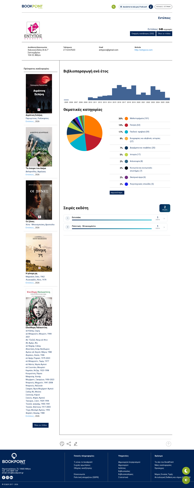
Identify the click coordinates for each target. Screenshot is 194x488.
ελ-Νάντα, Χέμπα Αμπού (36, 364)
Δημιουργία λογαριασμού (129, 462)
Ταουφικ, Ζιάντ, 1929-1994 (37, 401)
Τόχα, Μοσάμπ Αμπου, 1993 (38, 410)
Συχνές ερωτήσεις (82, 465)
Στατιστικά (123, 477)
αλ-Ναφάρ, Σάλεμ (33, 346)
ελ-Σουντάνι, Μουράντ (35, 367)
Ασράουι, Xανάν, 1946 (35, 355)
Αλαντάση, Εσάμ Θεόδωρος (38, 349)
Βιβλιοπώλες (124, 471)
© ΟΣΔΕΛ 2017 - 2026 (10, 484)
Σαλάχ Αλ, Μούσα (33, 392)
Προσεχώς (159, 468)
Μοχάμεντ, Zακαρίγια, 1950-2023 (40, 379)
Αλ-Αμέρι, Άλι (32, 343)
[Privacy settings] (186, 480)
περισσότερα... (117, 192)
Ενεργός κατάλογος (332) (143, 34)
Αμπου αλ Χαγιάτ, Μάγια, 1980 (39, 352)
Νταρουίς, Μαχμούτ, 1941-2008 (39, 383)
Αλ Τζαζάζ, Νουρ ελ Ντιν (37, 340)
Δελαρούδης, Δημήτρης (36, 171)
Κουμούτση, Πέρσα (34, 373)
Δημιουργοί (123, 465)
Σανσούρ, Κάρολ (33, 395)
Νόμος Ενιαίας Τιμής (164, 474)
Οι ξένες (30, 221)
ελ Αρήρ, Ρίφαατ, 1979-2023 (38, 358)
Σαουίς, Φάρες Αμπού (35, 398)
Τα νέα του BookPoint (164, 462)
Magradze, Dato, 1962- (35, 277)
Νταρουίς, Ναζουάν (34, 386)
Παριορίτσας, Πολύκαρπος (37, 118)
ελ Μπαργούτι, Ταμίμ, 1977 (37, 361)
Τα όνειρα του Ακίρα (36, 168)
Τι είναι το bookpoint (83, 462)
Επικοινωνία (79, 474)
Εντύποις (30, 121)
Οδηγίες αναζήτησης (83, 468)
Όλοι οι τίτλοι (164, 34)
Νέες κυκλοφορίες (163, 465)
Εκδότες (122, 468)
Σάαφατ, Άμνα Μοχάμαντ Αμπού (39, 389)
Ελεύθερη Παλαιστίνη (36, 327)
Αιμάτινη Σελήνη (34, 115)
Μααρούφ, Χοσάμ (33, 376)
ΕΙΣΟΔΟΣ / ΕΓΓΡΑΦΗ (163, 7)
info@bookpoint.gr (15, 473)
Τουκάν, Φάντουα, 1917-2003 (38, 407)
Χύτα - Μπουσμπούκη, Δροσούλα (40, 225)
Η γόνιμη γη (31, 273)
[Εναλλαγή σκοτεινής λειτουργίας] (186, 471)
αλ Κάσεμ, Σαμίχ (33, 331)
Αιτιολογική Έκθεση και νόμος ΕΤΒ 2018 (172, 477)
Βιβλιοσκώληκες (125, 474)
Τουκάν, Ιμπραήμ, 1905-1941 (38, 404)
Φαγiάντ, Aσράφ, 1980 (35, 413)
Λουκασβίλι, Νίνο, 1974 (36, 280)
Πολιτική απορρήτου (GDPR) (86, 477)
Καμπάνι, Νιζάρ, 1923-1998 (37, 370)
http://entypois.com (144, 50)
